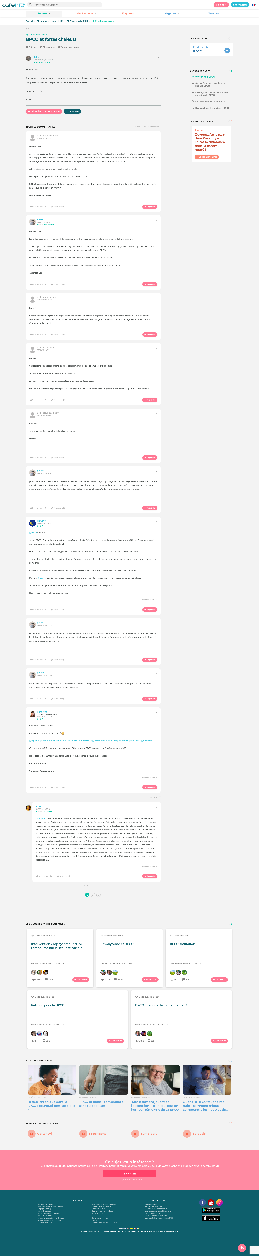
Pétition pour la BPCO (48, 1005)
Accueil (29, 21)
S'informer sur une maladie (156, 1209)
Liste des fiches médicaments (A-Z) (159, 1218)
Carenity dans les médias (102, 1206)
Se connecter (240, 4)
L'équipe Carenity (44, 1209)
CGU (93, 1216)
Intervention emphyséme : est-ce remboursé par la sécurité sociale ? (57, 946)
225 (152, 1040)
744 (188, 979)
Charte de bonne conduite (102, 1211)
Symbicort (149, 1134)
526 (48, 1040)
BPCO (197, 51)
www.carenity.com (97, 1231)
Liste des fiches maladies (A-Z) (157, 1216)
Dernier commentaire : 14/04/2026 (151, 1024)
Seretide (199, 1134)
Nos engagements (45, 1223)
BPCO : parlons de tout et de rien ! (161, 1005)
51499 (108, 979)
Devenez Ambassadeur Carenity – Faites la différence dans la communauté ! (210, 142)
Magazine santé (151, 1204)
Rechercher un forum (153, 1206)
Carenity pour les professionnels (104, 1223)
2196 (50, 979)
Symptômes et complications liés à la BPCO (211, 84)
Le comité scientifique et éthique (51, 1218)
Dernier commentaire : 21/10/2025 (47, 963)
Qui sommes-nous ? (46, 1204)
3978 (141, 1040)
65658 (38, 979)
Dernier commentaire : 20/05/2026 (116, 963)
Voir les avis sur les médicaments (158, 1211)
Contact (95, 1220)
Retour (30, 29)
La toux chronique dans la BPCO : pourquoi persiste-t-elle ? (51, 1105)
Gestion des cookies (100, 1218)
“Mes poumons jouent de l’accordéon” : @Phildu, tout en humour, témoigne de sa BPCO (155, 1105)
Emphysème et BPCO (117, 944)
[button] (44, 14)
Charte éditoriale (98, 1209)
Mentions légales (98, 1213)
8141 (37, 1040)
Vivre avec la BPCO (79, 21)
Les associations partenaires (49, 1213)
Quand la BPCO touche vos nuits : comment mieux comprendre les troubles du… (205, 1105)
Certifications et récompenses (104, 1204)
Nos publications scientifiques (50, 1220)
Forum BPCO (57, 21)
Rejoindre (221, 4)
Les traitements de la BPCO (210, 101)
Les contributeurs (45, 1216)
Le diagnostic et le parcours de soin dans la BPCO (211, 93)
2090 (120, 979)
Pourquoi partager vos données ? (51, 1206)
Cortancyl (44, 1134)
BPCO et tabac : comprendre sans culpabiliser (101, 1104)
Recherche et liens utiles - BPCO (212, 108)
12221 (176, 979)
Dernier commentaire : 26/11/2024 (47, 1024)
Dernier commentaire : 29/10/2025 (186, 963)
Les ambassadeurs (45, 1211)
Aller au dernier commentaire (147, 127)
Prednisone (98, 1134)
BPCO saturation (182, 944)
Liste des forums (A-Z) (153, 1213)
